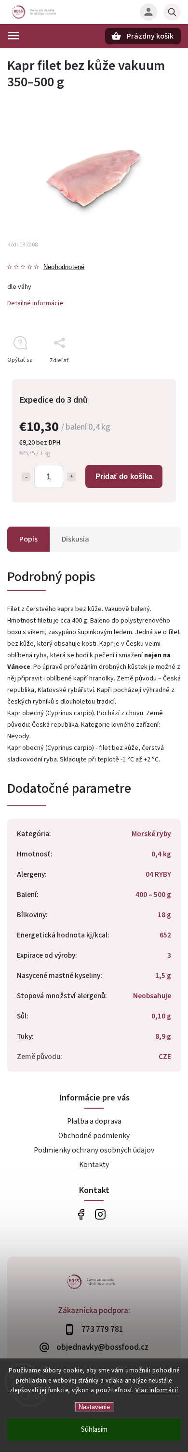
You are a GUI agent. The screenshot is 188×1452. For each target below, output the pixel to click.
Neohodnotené (63, 267)
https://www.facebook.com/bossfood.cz (81, 1214)
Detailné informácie (35, 303)
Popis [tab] (28, 539)
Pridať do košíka (123, 476)
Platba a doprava (94, 1121)
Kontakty (94, 1164)
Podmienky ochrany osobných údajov (94, 1150)
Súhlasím (94, 1430)
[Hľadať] (172, 12)
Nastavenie (94, 1407)
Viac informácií (156, 1390)
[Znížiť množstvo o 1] (26, 477)
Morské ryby (151, 833)
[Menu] (13, 35)
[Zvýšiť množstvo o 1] (71, 477)
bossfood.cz (100, 1214)
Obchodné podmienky (94, 1135)
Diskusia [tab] (75, 539)
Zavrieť (149, 377)
